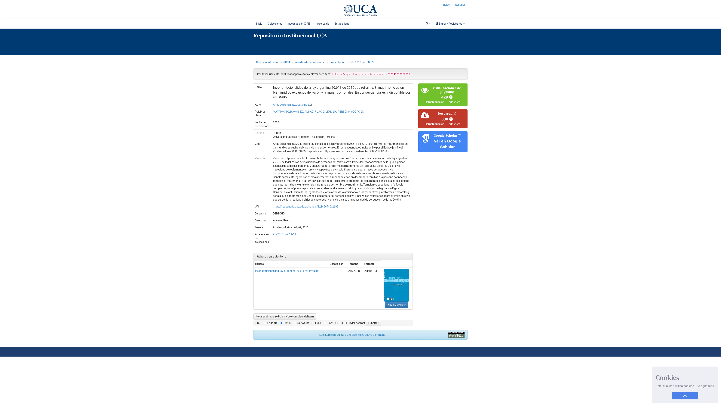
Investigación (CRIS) (299, 23)
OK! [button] (685, 395)
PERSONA (344, 111)
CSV (330, 322)
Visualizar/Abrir (396, 304)
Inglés (446, 4)
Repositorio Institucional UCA (273, 62)
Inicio (259, 23)
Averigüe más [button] (704, 386)
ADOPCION (357, 111)
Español (460, 4)
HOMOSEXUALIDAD (302, 111)
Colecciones (275, 23)
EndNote (272, 322)
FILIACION (320, 111)
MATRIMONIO (281, 111)
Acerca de (323, 23)
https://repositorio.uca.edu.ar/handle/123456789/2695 (305, 206)
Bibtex (287, 322)
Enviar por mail (356, 322)
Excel (318, 322)
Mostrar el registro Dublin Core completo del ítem (285, 316)
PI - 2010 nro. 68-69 (362, 62)
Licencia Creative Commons (368, 334)
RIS (259, 322)
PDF (341, 322)
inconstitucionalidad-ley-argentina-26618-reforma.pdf (287, 270)
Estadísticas (342, 23)
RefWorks (303, 322)
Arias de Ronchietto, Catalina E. (291, 104)
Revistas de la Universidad (310, 62)
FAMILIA (332, 111)
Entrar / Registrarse (450, 23)
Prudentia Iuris (338, 62)
